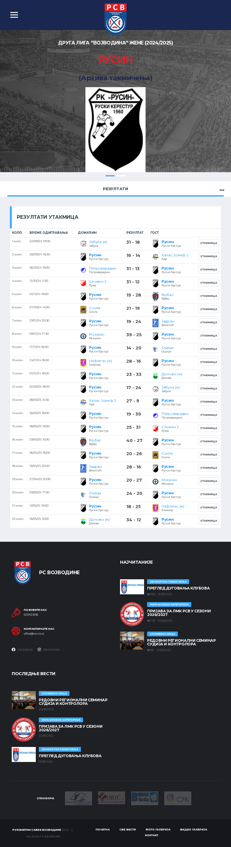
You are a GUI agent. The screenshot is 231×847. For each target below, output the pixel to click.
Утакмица (208, 243)
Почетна (103, 829)
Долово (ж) (172, 374)
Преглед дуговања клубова (178, 588)
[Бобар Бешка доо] (144, 798)
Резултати (115, 188)
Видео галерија (193, 829)
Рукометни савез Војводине (36, 829)
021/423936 (31, 614)
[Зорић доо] (111, 797)
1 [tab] (110, 175)
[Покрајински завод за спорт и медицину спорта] (78, 797)
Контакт (151, 835)
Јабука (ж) (98, 241)
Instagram (51, 649)
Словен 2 (97, 281)
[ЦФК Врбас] (177, 797)
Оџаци (168, 347)
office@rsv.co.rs (34, 633)
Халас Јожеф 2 (175, 255)
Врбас (168, 294)
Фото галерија (158, 829)
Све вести (127, 829)
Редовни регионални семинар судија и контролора (181, 642)
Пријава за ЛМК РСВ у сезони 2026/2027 (179, 613)
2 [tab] (120, 175)
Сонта (94, 308)
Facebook (25, 649)
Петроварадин (102, 268)
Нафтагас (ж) (100, 360)
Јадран (168, 321)
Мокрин (96, 334)
